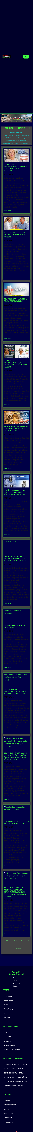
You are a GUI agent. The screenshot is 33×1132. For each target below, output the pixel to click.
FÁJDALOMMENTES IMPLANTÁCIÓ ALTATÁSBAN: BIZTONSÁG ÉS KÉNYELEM (15, 691)
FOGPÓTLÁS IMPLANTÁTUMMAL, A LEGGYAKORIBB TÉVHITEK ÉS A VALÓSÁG (16, 364)
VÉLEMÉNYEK (9, 1037)
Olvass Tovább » (8, 210)
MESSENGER (9, 1118)
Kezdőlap (8, 996)
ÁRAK (6, 1005)
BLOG (6, 1013)
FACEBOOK (8, 1122)
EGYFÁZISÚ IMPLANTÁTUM (14, 1073)
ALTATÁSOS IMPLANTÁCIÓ (14, 1068)
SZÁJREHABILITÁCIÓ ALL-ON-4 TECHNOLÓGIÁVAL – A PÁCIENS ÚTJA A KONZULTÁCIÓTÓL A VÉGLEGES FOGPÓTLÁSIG (16, 756)
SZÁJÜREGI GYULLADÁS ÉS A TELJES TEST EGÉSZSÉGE (15, 300)
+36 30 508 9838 (10, 1105)
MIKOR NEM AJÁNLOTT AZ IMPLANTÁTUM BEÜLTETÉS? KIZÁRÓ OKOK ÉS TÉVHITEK (15, 558)
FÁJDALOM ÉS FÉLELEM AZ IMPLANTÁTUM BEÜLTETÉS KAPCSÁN (14, 235)
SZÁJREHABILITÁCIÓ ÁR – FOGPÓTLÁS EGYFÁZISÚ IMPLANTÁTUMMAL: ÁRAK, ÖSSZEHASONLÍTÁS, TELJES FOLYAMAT (15, 892)
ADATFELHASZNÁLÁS (12, 1050)
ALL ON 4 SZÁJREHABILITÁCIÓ (15, 1077)
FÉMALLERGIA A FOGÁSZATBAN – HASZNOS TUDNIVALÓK (16, 822)
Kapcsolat (8, 1018)
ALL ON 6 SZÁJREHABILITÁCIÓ (15, 1081)
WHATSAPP (8, 1113)
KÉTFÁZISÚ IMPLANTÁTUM (14, 1086)
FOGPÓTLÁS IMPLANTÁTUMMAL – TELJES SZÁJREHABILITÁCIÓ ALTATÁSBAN (15, 167)
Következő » (17, 948)
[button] (16, 56)
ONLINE (7, 1100)
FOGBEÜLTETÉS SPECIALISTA (15, 1064)
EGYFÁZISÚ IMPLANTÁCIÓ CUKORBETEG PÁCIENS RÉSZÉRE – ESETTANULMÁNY (15, 492)
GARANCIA (8, 1041)
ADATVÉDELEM (10, 1045)
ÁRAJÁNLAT (8, 1009)
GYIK (6, 1032)
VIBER (6, 1109)
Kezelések (8, 1000)
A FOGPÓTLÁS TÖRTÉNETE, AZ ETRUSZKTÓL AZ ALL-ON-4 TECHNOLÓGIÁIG (16, 429)
